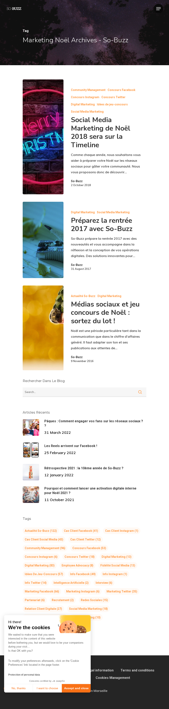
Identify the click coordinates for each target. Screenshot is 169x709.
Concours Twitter (113, 97)
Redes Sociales (94, 600)
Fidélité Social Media (117, 565)
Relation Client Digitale (43, 608)
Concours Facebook (121, 90)
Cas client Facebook (81, 530)
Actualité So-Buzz (83, 296)
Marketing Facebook (42, 591)
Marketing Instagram (83, 591)
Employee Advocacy (77, 565)
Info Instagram (115, 574)
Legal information (100, 670)
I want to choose (47, 688)
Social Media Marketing (87, 111)
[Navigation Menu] (158, 9)
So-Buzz (77, 181)
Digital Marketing (83, 104)
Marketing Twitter (122, 591)
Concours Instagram (85, 97)
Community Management (88, 90)
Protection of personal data (24, 674)
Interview (104, 582)
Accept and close (76, 688)
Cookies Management (113, 678)
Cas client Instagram (121, 530)
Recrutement (63, 600)
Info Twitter (36, 582)
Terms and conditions (137, 670)
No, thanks (19, 688)
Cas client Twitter (85, 539)
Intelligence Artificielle (71, 582)
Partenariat (35, 600)
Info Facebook (83, 574)
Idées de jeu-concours (112, 104)
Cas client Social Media (44, 539)
